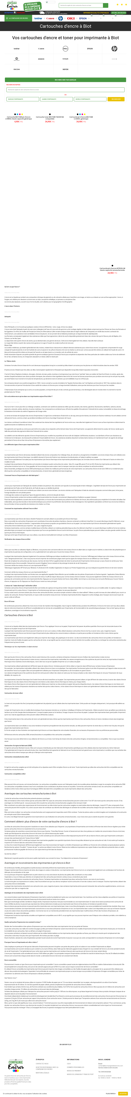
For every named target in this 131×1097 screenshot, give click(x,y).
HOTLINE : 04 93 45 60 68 (118, 12)
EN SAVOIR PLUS (65, 1044)
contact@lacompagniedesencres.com (110, 1066)
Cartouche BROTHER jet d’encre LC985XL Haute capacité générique (18, 118)
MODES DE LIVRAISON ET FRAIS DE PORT (80, 1074)
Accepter (123, 1093)
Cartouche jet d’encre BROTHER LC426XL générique (81, 118)
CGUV (69, 1064)
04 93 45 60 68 (106, 1072)
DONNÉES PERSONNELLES (75, 1067)
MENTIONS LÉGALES (42, 1073)
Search (105, 5)
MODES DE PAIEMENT (74, 1071)
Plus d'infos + (111, 1093)
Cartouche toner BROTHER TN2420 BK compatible (50, 118)
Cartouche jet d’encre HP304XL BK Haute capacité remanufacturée (112, 269)
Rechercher (116, 99)
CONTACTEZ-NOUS (42, 1064)
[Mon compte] (113, 5)
